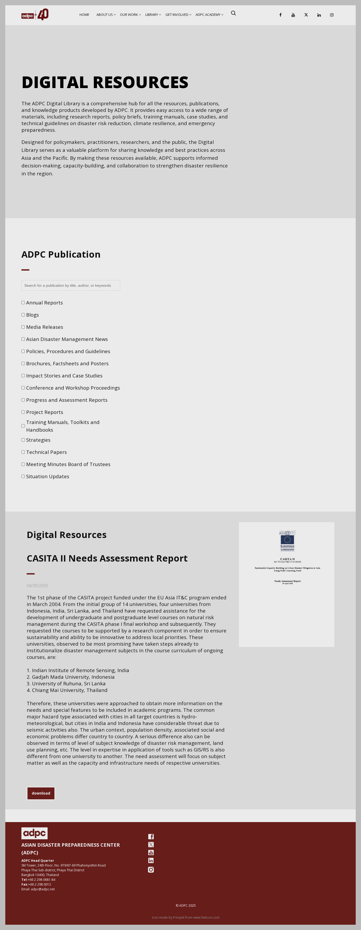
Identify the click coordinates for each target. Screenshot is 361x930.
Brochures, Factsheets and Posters (67, 363)
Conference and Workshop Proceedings (73, 387)
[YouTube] (293, 15)
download (41, 793)
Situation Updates (47, 476)
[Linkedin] (319, 15)
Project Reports (44, 412)
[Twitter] (151, 844)
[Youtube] (151, 852)
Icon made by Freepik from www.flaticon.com (186, 917)
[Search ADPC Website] (233, 13)
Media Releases (44, 326)
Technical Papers (46, 452)
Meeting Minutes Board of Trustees (68, 464)
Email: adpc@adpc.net (38, 889)
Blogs (32, 314)
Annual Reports (44, 302)
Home (84, 14)
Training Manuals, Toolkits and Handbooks (63, 426)
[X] (306, 15)
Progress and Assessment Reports (67, 399)
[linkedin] (151, 860)
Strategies (38, 439)
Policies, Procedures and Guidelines (68, 351)
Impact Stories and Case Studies (64, 375)
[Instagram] (332, 15)
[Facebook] (280, 15)
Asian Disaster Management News (67, 339)
